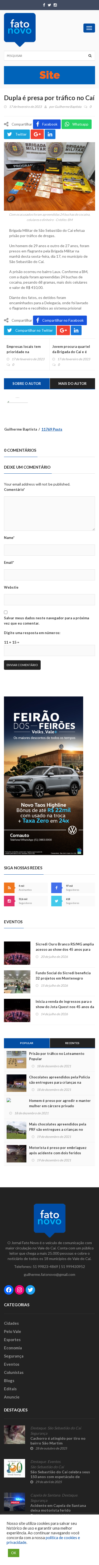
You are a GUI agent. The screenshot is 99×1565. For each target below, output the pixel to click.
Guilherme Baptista (68, 107)
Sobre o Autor (26, 383)
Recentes (72, 1043)
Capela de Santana (45, 1495)
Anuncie (12, 1397)
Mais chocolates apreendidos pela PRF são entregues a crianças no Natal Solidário (57, 1129)
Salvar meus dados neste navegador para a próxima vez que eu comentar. (46, 620)
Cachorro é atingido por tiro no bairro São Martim (58, 1440)
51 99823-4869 (45, 1266)
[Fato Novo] (20, 29)
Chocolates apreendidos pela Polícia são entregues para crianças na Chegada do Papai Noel (59, 1082)
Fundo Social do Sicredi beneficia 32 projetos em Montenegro (63, 975)
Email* (9, 562)
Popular (26, 1043)
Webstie (11, 587)
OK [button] (13, 1553)
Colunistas (13, 1372)
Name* (9, 537)
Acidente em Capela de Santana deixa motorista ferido (58, 1507)
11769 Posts (51, 429)
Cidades (11, 1323)
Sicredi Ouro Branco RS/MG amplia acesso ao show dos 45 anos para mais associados (65, 949)
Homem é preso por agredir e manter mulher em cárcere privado (60, 1103)
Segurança (13, 1356)
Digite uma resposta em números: (32, 633)
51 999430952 (73, 1266)
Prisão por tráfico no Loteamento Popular (56, 1056)
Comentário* (14, 489)
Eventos (11, 1364)
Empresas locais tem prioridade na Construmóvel (24, 351)
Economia (13, 1347)
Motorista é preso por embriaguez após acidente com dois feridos (58, 1150)
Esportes (12, 1339)
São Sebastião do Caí (64, 1428)
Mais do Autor (72, 383)
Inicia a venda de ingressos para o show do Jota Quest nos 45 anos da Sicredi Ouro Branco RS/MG (65, 1006)
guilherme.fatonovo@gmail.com (49, 1274)
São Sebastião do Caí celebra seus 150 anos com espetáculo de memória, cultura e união (60, 1477)
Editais (10, 1388)
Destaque (38, 1428)
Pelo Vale (12, 1331)
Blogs (9, 1380)
